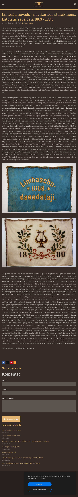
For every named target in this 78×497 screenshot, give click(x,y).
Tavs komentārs (8, 398)
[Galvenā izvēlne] (3, 4)
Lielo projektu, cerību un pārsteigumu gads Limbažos (21, 463)
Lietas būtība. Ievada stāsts (11, 436)
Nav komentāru (27, 23)
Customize (43, 478)
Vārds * (4, 380)
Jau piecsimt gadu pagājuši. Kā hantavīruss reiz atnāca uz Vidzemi (26, 441)
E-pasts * (5, 389)
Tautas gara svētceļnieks (11, 447)
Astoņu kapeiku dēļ (9, 452)
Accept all (39, 484)
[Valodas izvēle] (75, 4)
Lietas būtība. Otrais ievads (11, 430)
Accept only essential (40, 490)
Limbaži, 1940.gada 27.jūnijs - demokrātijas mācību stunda (22, 458)
